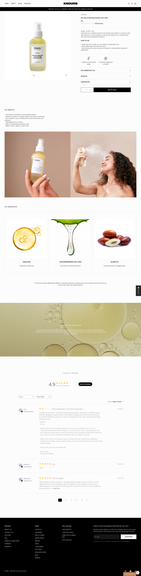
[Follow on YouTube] (130, 571)
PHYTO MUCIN (66, 540)
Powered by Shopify (20, 571)
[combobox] (26, 396)
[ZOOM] (66, 75)
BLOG (20, 3)
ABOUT (13, 3)
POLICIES (8, 535)
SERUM (37, 541)
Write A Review (85, 384)
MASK (37, 544)
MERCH (37, 558)
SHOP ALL (38, 529)
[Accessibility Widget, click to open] (138, 573)
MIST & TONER (39, 535)
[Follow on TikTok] (135, 571)
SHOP (7, 3)
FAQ (6, 538)
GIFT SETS (38, 549)
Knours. (84, 14)
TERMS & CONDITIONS (12, 541)
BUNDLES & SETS (40, 552)
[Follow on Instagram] (125, 571)
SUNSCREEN (39, 546)
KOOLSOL (27, 3)
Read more (56, 488)
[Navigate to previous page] (54, 500)
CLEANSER (38, 532)
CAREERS (8, 544)
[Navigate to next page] (87, 500)
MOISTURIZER (39, 538)
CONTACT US (9, 532)
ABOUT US (8, 529)
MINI (36, 555)
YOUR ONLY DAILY (68, 532)
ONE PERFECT (66, 529)
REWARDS (8, 546)
